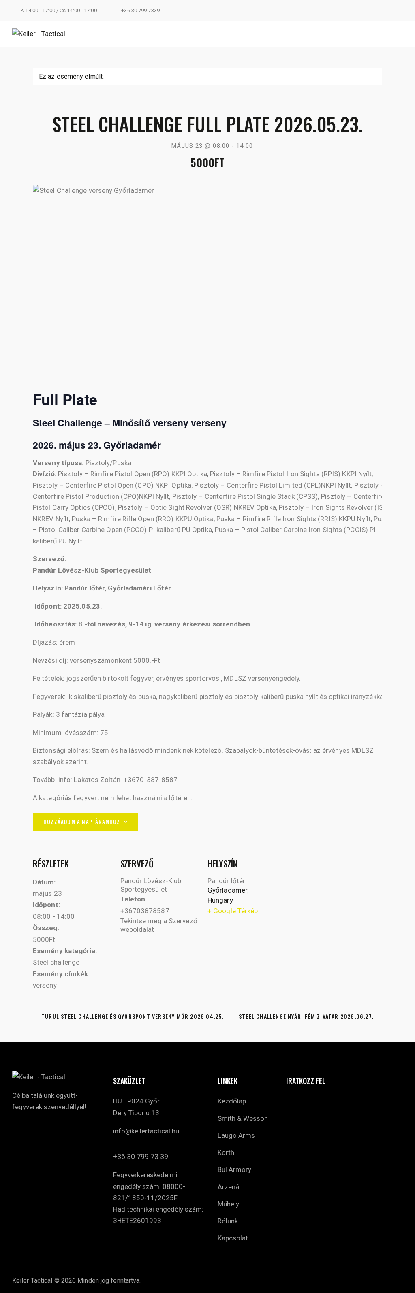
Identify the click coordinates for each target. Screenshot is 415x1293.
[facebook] (20, 1127)
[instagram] (379, 10)
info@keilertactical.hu (146, 1131)
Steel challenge (56, 962)
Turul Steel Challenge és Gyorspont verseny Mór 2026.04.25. (132, 1016)
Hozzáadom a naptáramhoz (81, 822)
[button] (399, 33)
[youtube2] (399, 10)
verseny (45, 985)
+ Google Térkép (233, 911)
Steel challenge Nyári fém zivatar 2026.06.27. (307, 1016)
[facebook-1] (360, 10)
